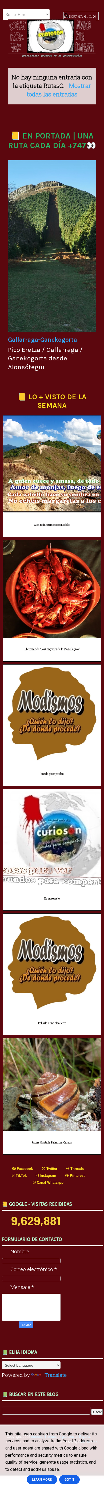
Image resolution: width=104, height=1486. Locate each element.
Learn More (42, 1479)
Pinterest (77, 1176)
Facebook (24, 1169)
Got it (69, 1479)
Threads (76, 1169)
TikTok (21, 1176)
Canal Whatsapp (49, 1182)
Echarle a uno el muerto (52, 1023)
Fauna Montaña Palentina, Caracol (52, 1142)
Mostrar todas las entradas (59, 90)
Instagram (47, 1176)
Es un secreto (52, 898)
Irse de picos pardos (52, 774)
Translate (56, 1374)
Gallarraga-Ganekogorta (42, 339)
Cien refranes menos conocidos (52, 525)
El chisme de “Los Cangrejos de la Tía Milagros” (52, 649)
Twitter (51, 1169)
